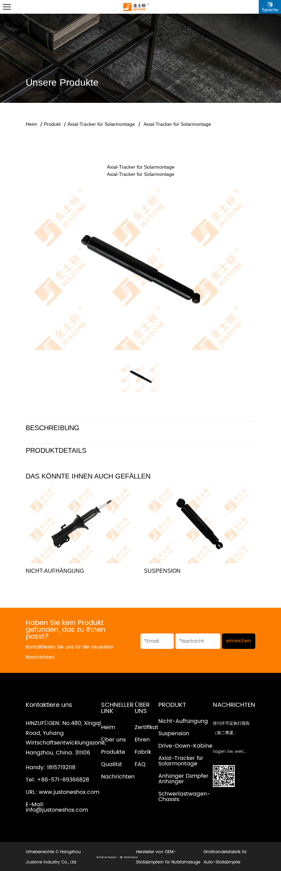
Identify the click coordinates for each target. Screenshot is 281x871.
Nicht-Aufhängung (183, 721)
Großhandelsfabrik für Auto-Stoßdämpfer (225, 857)
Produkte (113, 752)
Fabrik (143, 752)
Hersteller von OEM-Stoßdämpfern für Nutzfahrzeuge (168, 857)
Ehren (142, 739)
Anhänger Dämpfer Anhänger (183, 779)
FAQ (140, 764)
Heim (31, 124)
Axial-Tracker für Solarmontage (101, 124)
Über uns (113, 739)
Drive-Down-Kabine (185, 745)
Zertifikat (146, 727)
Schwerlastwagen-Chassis (184, 796)
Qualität (111, 764)
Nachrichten (118, 776)
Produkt (52, 124)
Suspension (173, 733)
